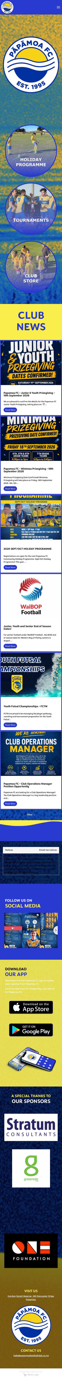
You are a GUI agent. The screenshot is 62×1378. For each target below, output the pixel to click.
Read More (10, 410)
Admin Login (33, 1374)
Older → (31, 815)
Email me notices (48, 850)
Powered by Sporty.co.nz (31, 1371)
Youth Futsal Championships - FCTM (25, 706)
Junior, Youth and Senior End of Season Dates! (27, 627)
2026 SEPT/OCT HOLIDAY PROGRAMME (27, 549)
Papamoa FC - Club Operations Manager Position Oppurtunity (28, 785)
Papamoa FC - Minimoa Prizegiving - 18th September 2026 (28, 470)
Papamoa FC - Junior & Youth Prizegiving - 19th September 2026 (29, 394)
